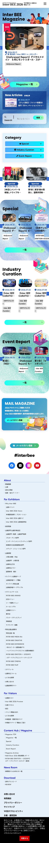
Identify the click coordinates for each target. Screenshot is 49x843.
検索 (38, 117)
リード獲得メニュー (12, 603)
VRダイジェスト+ (8, 302)
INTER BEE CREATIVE (14, 640)
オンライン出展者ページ (13, 576)
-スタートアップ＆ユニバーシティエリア (19, 657)
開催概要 (8, 484)
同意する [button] (24, 838)
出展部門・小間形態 (12, 560)
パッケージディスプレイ (14, 617)
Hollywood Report (13, 64)
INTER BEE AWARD (13, 595)
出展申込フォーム (10, 673)
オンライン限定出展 (12, 584)
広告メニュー (10, 599)
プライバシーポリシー (13, 802)
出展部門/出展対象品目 (12, 530)
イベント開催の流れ (11, 712)
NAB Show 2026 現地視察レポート (17, 756)
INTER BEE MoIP (12, 665)
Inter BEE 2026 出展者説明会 (16, 522)
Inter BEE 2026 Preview (14, 701)
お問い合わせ (9, 682)
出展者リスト (9, 698)
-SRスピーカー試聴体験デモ (15, 647)
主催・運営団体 (10, 815)
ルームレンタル (11, 606)
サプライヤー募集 (11, 625)
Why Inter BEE (10, 503)
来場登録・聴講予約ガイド (13, 719)
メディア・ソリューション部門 (15, 549)
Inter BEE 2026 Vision (14, 511)
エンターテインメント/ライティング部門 (19, 541)
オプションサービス (11, 592)
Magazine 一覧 (24, 84)
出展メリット (10, 507)
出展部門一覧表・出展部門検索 (16, 534)
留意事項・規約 (11, 571)
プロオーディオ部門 (12, 538)
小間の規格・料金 (12, 557)
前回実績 (8, 526)
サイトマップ (9, 806)
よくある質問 (9, 677)
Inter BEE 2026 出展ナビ (15, 518)
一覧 (25, 250)
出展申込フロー (11, 568)
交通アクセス (9, 705)
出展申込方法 (10, 564)
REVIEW (8, 784)
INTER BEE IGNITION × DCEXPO (18, 654)
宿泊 (6, 708)
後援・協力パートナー (12, 493)
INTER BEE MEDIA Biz (14, 637)
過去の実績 (8, 490)
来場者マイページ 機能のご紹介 (15, 723)
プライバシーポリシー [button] (12, 833)
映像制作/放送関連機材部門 (15, 545)
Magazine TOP (10, 734)
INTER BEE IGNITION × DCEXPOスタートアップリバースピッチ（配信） (17, 759)
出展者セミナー (11, 610)
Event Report (25, 155)
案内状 (8, 614)
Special (25, 143)
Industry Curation (25, 149)
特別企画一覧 (10, 633)
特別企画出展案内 (11, 629)
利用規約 (7, 798)
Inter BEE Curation (6, 309)
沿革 (6, 487)
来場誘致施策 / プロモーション (16, 514)
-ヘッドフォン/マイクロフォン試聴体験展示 (20, 650)
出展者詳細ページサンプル (14, 587)
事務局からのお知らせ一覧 (13, 771)
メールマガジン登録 (24, 445)
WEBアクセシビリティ (13, 811)
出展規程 (8, 553)
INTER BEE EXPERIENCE (15, 644)
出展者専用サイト (11, 685)
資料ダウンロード (11, 781)
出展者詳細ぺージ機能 (13, 580)
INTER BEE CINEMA (13, 661)
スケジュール (9, 669)
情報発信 (9, 621)
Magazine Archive (12, 753)
